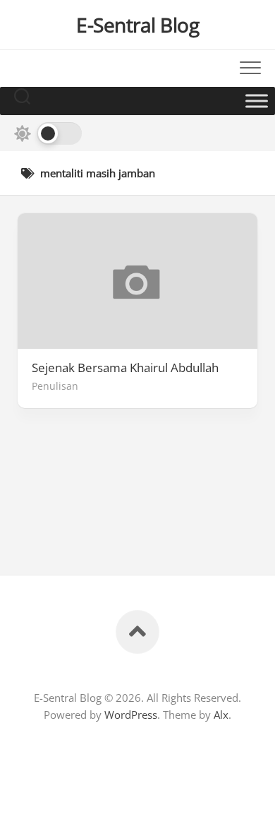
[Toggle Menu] (256, 100)
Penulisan (55, 386)
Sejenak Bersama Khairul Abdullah (125, 368)
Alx (221, 714)
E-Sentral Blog (137, 24)
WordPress (130, 714)
